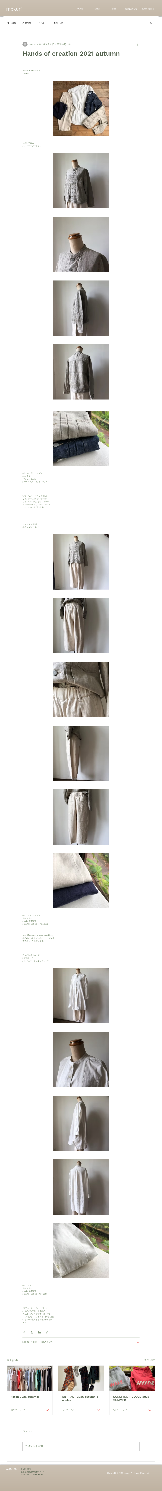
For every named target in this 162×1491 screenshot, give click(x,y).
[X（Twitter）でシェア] (31, 1332)
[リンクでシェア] (47, 1332)
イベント (42, 22)
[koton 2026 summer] (30, 1378)
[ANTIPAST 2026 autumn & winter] (81, 1378)
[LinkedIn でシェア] (39, 1332)
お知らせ (58, 22)
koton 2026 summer (25, 1396)
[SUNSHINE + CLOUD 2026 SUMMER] (132, 1378)
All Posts (11, 22)
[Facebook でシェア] (23, 1332)
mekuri (14, 9)
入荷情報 (27, 22)
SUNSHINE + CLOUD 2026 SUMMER (131, 1398)
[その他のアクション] (138, 44)
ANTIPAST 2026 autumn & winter (80, 1398)
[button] (151, 22)
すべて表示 (149, 1359)
